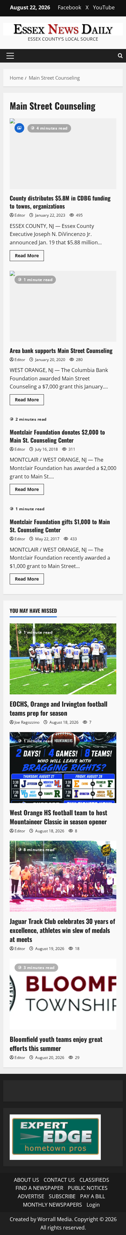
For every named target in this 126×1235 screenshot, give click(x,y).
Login (93, 1204)
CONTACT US (59, 1179)
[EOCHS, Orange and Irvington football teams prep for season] (63, 658)
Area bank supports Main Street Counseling (63, 306)
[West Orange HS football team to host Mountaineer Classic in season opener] (63, 767)
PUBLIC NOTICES (88, 1187)
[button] (10, 56)
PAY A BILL (92, 1196)
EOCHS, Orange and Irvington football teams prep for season (58, 708)
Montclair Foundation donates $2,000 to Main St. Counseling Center (57, 436)
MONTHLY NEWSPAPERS (52, 1204)
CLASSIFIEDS (94, 1179)
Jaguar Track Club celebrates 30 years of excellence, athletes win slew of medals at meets (62, 930)
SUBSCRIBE (62, 1196)
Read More (29, 256)
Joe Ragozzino (27, 722)
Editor (20, 215)
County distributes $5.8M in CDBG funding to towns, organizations (63, 153)
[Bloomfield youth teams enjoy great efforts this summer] (63, 994)
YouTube (104, 7)
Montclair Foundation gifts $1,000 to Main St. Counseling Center (60, 525)
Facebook (69, 7)
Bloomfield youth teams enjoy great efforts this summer (56, 1043)
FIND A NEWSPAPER (39, 1187)
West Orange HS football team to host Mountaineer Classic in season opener (58, 817)
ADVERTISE (31, 1196)
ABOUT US (26, 1179)
